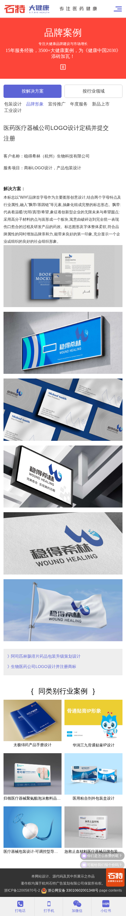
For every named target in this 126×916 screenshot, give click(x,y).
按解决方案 (33, 90)
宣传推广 (57, 103)
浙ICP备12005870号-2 (22, 890)
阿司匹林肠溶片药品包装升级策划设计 (46, 656)
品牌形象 (35, 103)
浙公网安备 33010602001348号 (72, 890)
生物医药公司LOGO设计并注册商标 (43, 666)
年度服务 (79, 103)
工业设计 (13, 110)
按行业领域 (94, 90)
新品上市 (101, 103)
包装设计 (13, 103)
